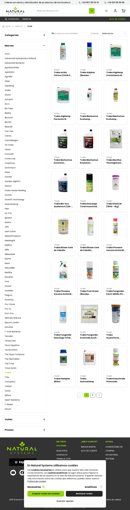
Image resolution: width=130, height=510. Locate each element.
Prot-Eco (9, 313)
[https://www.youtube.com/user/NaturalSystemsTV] (13, 472)
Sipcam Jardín (12, 322)
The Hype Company (15, 354)
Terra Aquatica (12, 345)
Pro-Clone (10, 304)
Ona (7, 281)
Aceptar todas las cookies (46, 493)
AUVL (7, 53)
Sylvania (9, 327)
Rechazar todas (84, 493)
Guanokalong (11, 204)
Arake (8, 90)
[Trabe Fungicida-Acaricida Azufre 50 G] (89, 314)
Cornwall (9, 154)
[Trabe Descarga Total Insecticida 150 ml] (89, 182)
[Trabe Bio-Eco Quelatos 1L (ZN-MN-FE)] (63, 182)
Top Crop (9, 363)
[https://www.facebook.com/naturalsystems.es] (22, 472)
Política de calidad (113, 500)
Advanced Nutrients (14, 62)
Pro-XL (8, 308)
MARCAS (18, 26)
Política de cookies (36, 481)
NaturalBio (10, 267)
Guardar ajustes (65, 501)
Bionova (9, 117)
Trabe (8, 372)
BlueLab (8, 126)
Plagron (8, 295)
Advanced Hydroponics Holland (20, 58)
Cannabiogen (11, 140)
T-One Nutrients (13, 331)
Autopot (9, 99)
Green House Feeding (15, 190)
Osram (8, 286)
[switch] (44, 487)
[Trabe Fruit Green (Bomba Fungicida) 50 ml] (89, 270)
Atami (8, 94)
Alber (7, 81)
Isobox (8, 222)
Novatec (9, 276)
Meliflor (8, 245)
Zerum (8, 409)
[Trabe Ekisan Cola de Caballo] (63, 226)
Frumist (8, 176)
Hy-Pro (8, 213)
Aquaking (9, 85)
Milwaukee (10, 254)
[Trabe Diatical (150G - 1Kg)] (116, 182)
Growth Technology (14, 199)
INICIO (8, 26)
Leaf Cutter (10, 231)
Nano (7, 263)
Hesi (7, 208)
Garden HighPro (12, 181)
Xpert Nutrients (12, 399)
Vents (8, 390)
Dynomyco (10, 167)
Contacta (62, 454)
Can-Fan (9, 131)
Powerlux (9, 299)
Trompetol (10, 381)
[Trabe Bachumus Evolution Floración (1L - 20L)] (89, 139)
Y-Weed (9, 404)
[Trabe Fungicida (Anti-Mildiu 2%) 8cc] (116, 270)
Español (25, 462)
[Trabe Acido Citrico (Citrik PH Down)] (63, 51)
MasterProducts (13, 236)
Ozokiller (9, 290)
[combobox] (114, 33)
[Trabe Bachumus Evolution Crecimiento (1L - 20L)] (63, 139)
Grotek (8, 195)
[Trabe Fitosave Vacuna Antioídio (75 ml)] (116, 226)
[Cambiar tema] (106, 10)
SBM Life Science (13, 317)
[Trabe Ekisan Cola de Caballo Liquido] (89, 226)
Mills (7, 249)
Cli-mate (9, 144)
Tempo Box (10, 340)
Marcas (27, 19)
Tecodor (9, 336)
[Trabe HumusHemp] (89, 357)
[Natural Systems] (15, 11)
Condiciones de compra (114, 448)
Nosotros (61, 450)
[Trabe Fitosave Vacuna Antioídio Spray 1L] (63, 270)
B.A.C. (7, 103)
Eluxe (7, 172)
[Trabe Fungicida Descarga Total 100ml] (63, 314)
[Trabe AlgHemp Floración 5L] (63, 95)
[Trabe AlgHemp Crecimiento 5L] (116, 51)
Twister (8, 386)
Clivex (8, 149)
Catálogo (13, 19)
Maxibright (10, 240)
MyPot (8, 258)
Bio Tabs (9, 108)
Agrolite (8, 76)
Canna (8, 135)
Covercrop (10, 158)
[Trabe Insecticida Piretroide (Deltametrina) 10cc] (116, 357)
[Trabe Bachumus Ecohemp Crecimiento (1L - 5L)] (89, 95)
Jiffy (7, 226)
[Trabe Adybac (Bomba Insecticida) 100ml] (89, 51)
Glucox (8, 185)
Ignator (8, 217)
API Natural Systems (111, 456)
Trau (7, 377)
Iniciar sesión (88, 446)
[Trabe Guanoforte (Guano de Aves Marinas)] (116, 314)
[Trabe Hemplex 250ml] (63, 357)
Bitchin (8, 122)
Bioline (8, 113)
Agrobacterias (12, 67)
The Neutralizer (12, 358)
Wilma (8, 395)
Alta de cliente (117, 19)
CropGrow (10, 163)
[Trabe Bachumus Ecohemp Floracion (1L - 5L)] (116, 95)
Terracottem (11, 349)
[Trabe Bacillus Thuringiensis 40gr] (116, 139)
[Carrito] (123, 11)
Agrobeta (9, 72)
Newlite (8, 272)
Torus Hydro (10, 368)
